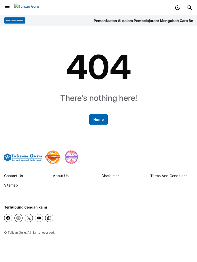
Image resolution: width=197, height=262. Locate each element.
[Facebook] (8, 218)
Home (98, 119)
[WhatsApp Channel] (49, 218)
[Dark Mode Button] (177, 8)
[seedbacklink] (53, 157)
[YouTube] (39, 218)
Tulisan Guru (17, 232)
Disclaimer (110, 175)
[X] (29, 218)
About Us (60, 175)
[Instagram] (18, 218)
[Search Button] (190, 8)
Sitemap (11, 185)
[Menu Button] (7, 8)
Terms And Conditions (168, 175)
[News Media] (71, 157)
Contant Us (13, 175)
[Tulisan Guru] (33, 8)
